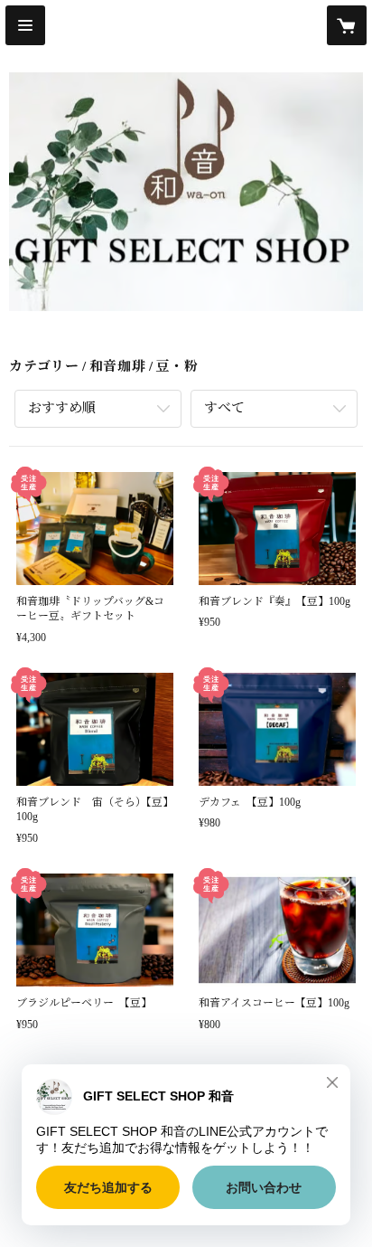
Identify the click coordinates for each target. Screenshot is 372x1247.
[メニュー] (25, 25)
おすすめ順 (62, 408)
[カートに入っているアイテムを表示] (347, 25)
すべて (224, 408)
